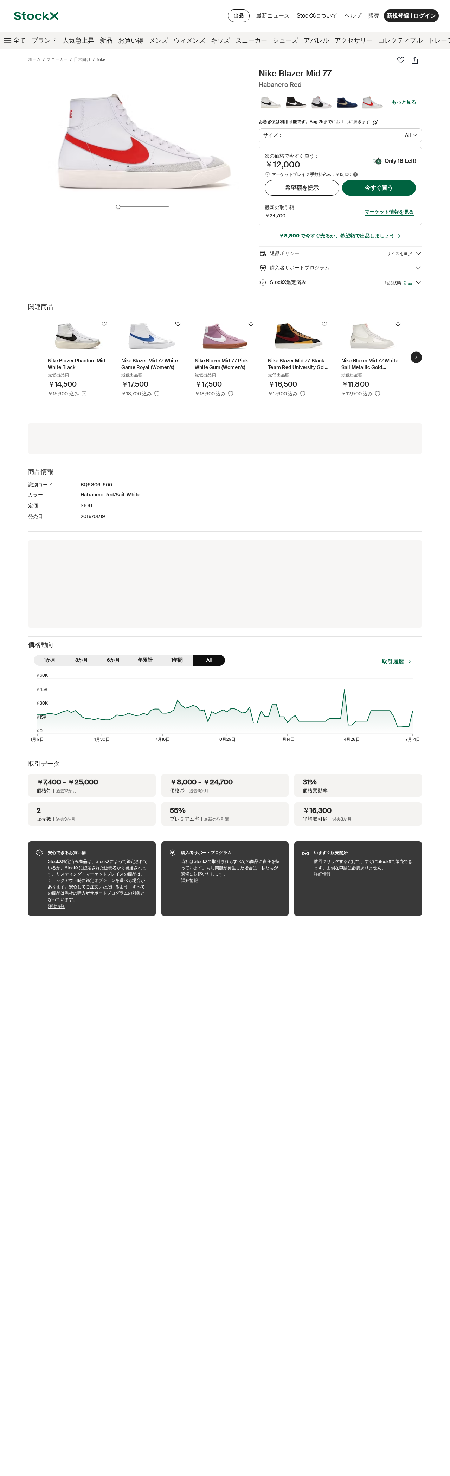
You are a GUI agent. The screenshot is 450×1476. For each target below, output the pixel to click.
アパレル (316, 40)
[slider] (118, 207)
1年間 (177, 660)
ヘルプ (353, 15)
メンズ (158, 40)
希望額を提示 (302, 187)
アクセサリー (354, 40)
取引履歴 (393, 661)
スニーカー (251, 40)
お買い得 (130, 40)
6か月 (113, 660)
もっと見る (404, 102)
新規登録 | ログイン (411, 15)
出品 (239, 15)
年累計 (145, 660)
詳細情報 (98, 906)
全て (19, 40)
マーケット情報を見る (389, 212)
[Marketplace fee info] (355, 174)
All (209, 660)
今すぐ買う (379, 187)
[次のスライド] (416, 357)
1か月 (50, 660)
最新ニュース (273, 15)
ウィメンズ (189, 40)
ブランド (44, 40)
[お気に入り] (401, 60)
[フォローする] (104, 324)
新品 (106, 40)
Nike (101, 59)
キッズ (220, 40)
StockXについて (318, 17)
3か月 (81, 660)
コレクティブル (400, 40)
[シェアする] (415, 60)
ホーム (34, 59)
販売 (374, 15)
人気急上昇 (78, 40)
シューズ (285, 40)
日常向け (82, 59)
